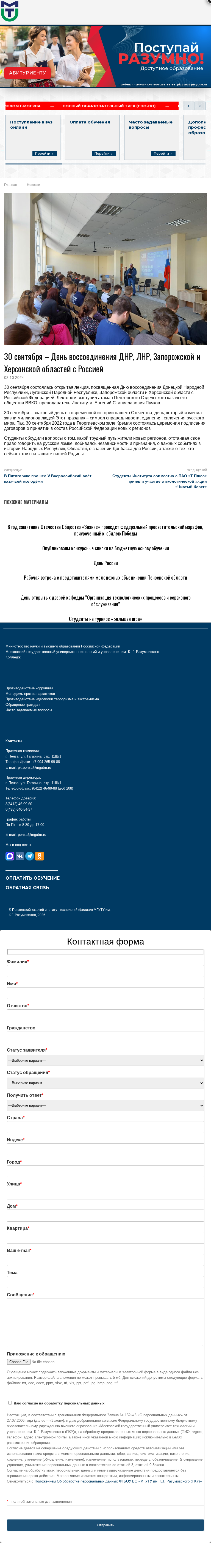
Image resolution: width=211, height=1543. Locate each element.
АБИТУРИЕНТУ (27, 73)
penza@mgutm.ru (32, 835)
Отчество (18, 1005)
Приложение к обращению (36, 1354)
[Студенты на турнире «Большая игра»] (45, 610)
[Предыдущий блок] (188, 106)
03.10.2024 (14, 377)
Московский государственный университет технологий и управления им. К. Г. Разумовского (82, 652)
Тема (12, 1272)
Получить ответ (25, 1095)
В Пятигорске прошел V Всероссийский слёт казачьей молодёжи (47, 478)
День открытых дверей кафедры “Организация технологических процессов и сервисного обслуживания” (106, 601)
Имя (12, 983)
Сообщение (20, 1294)
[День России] (19, 554)
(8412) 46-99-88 (44, 788)
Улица (14, 1184)
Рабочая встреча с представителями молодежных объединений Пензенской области (105, 577)
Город (14, 1162)
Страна (15, 1117)
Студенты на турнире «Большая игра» (105, 618)
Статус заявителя (27, 1050)
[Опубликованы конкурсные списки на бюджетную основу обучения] (74, 539)
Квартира (18, 1228)
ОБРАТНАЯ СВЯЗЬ (27, 887)
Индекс (15, 1140)
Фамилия (18, 961)
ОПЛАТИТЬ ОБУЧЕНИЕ (32, 878)
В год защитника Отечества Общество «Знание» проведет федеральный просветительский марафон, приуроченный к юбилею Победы (105, 530)
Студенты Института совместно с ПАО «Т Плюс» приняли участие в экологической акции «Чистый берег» (159, 481)
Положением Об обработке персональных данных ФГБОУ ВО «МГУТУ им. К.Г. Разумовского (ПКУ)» (118, 1481)
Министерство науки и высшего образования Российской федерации (62, 646)
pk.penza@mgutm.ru (192, 84)
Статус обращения (28, 1072)
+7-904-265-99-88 (162, 84)
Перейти (42, 153)
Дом (12, 1206)
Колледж (13, 657)
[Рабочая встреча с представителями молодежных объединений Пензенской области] (93, 568)
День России (105, 562)
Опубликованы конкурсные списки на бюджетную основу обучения (105, 548)
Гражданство (21, 1028)
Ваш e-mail (19, 1250)
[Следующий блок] (200, 106)
